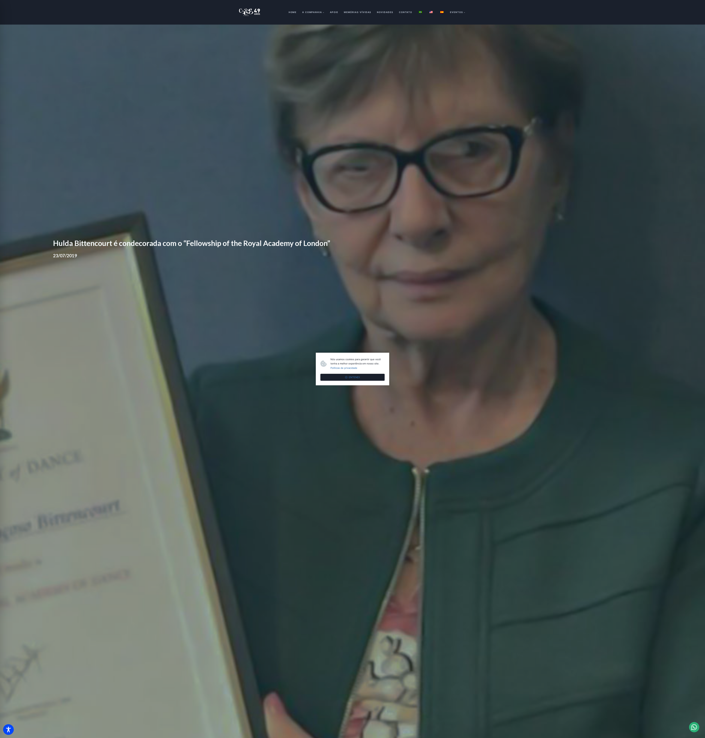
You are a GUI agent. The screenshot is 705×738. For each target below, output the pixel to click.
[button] (694, 727)
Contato (405, 12)
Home (293, 12)
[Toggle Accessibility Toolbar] (8, 729)
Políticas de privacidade (343, 367)
